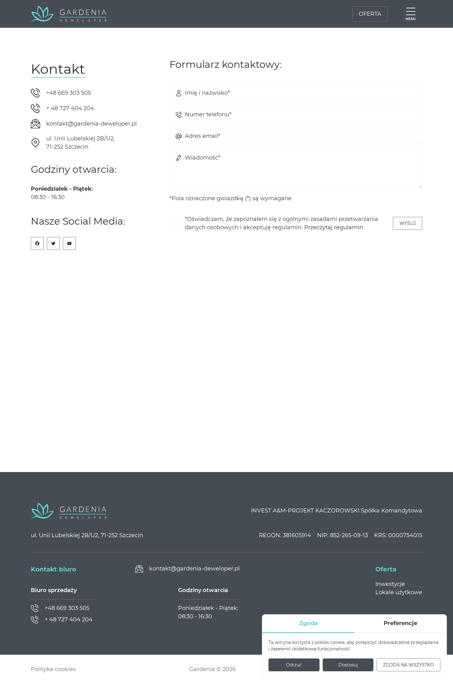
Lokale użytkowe (398, 592)
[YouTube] (69, 243)
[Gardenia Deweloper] (68, 14)
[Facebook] (37, 243)
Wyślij (407, 223)
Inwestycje (390, 584)
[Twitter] (53, 243)
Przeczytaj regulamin (333, 227)
